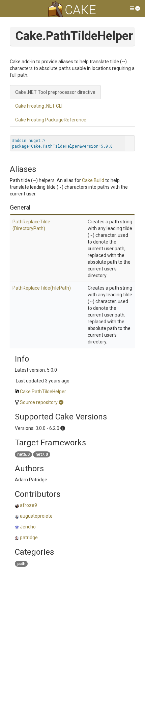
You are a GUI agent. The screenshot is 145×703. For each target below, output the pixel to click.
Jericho (28, 526)
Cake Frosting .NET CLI (38, 106)
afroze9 (28, 505)
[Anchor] (33, 207)
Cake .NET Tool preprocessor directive (55, 92)
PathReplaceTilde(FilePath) (41, 288)
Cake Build (93, 180)
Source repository (39, 402)
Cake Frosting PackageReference (50, 119)
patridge (29, 537)
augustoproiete (36, 516)
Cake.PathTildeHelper (43, 391)
